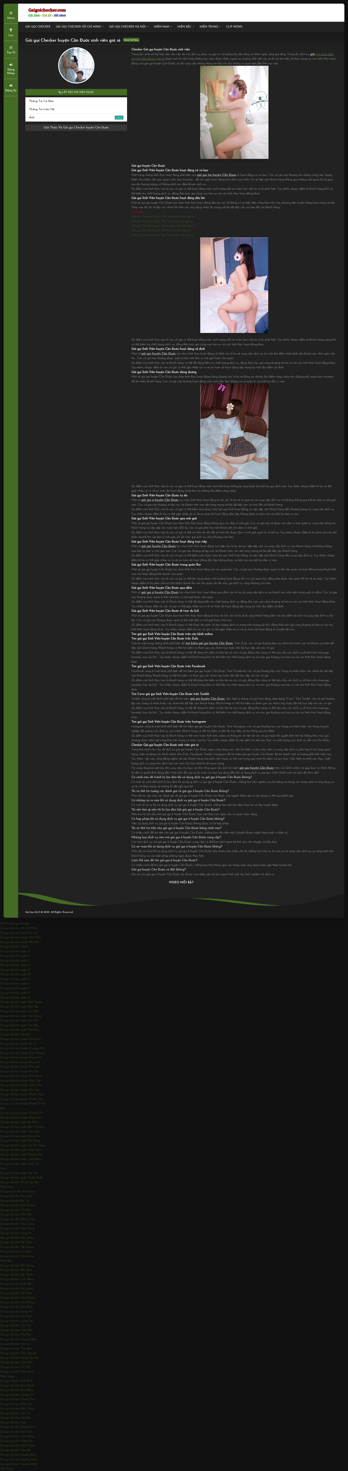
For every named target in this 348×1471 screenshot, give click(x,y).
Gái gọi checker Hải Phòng (17, 1302)
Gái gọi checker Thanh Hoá (17, 1399)
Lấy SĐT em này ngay (77, 92)
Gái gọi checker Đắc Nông (17, 1408)
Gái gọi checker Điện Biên (16, 1283)
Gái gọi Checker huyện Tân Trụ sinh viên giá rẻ (160, 230)
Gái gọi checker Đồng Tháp (17, 1219)
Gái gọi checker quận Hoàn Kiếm (21, 1149)
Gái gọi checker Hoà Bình (16, 1307)
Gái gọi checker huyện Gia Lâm (20, 1062)
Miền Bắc (184, 27)
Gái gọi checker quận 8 (15, 992)
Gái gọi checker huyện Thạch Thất (21, 1094)
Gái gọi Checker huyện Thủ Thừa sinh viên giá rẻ (161, 221)
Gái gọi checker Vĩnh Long (17, 1256)
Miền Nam (161, 27)
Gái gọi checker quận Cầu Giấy (20, 1131)
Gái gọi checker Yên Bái (15, 1367)
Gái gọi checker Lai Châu (16, 1316)
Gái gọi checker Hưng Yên (16, 1311)
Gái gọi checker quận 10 (15, 965)
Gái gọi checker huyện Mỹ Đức (20, 1071)
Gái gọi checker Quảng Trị (17, 1394)
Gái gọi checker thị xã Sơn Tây (19, 1182)
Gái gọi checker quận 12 (15, 974)
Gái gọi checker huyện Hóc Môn (20, 937)
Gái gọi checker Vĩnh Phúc (17, 1362)
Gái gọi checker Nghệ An (16, 1441)
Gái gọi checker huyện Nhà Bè (19, 942)
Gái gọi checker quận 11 (15, 969)
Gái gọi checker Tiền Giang (17, 1247)
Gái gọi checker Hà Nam (16, 1293)
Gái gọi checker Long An (16, 1233)
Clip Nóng (234, 27)
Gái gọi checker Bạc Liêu (16, 1196)
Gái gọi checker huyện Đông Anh (21, 1057)
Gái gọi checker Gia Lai (15, 1413)
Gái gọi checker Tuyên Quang (19, 1357)
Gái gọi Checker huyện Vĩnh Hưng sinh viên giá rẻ (162, 216)
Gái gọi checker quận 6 (15, 983)
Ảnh (73, 117)
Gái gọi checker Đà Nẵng (16, 1390)
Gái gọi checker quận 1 (14, 946)
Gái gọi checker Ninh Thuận (17, 1445)
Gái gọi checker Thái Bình (16, 1348)
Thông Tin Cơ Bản (41, 101)
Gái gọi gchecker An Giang (17, 1191)
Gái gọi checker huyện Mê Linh (20, 1066)
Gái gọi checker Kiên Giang (17, 1228)
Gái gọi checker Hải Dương (17, 1297)
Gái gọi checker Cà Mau (15, 1210)
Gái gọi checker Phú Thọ (15, 1334)
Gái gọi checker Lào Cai (15, 1325)
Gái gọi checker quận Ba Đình (19, 1122)
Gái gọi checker (37, 27)
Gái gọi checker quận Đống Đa (20, 1136)
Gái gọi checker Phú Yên (15, 1450)
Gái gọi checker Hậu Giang (17, 1223)
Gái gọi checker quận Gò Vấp (19, 1011)
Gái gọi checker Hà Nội (127, 27)
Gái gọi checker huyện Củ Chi (19, 932)
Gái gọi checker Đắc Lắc (16, 1404)
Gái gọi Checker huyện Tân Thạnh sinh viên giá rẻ (162, 235)
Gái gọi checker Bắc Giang (17, 1265)
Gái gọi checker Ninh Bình (16, 1330)
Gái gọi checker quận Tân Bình (19, 1020)
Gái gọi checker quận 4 (15, 951)
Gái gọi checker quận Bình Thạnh (21, 1002)
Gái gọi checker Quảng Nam (18, 1459)
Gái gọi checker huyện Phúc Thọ (20, 1080)
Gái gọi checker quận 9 (15, 997)
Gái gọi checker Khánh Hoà (17, 1427)
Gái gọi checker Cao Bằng (17, 1279)
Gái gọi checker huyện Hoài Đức (20, 1039)
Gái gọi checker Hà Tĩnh (15, 1417)
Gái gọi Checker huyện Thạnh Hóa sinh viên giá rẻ (163, 225)
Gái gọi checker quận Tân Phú (19, 1025)
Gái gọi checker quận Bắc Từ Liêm (22, 1126)
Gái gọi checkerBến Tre (14, 1200)
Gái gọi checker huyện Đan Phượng (22, 1053)
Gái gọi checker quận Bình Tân (19, 1006)
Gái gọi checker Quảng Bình (18, 1454)
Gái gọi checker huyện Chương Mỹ (22, 1048)
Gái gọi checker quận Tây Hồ (18, 1173)
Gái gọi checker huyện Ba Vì (18, 1043)
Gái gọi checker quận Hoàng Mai (21, 1154)
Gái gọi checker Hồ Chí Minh (78, 27)
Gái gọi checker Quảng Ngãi (18, 1464)
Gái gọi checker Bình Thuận (17, 1385)
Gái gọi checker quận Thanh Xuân (21, 1177)
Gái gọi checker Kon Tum (16, 1431)
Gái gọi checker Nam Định (17, 1371)
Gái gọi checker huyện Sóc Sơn (20, 1089)
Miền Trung (209, 27)
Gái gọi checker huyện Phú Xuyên (21, 1076)
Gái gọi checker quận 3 (15, 955)
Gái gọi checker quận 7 (14, 988)
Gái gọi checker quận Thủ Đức (19, 1029)
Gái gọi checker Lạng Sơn (16, 1320)
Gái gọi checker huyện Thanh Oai (21, 1099)
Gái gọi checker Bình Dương (18, 1205)
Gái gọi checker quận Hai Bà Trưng (22, 1145)
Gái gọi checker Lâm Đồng (17, 1436)
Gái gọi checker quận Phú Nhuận (21, 1016)
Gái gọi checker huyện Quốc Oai (21, 1085)
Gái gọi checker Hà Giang (16, 1288)
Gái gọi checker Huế (13, 1422)
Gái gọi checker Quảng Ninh (18, 1339)
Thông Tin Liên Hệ (41, 109)
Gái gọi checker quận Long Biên (20, 1159)
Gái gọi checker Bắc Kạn (16, 1270)
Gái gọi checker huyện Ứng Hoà (20, 1117)
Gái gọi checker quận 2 (15, 960)
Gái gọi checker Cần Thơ (16, 1214)
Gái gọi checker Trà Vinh (15, 1251)
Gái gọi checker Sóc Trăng (17, 1237)
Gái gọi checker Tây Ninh (16, 1242)
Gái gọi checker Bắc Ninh (16, 1274)
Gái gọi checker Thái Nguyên (18, 1353)
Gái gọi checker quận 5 (15, 979)
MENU (5, 923)
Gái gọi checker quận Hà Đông (20, 1140)
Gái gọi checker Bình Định (16, 1380)
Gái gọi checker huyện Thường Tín (21, 1112)
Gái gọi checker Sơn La (15, 1343)
